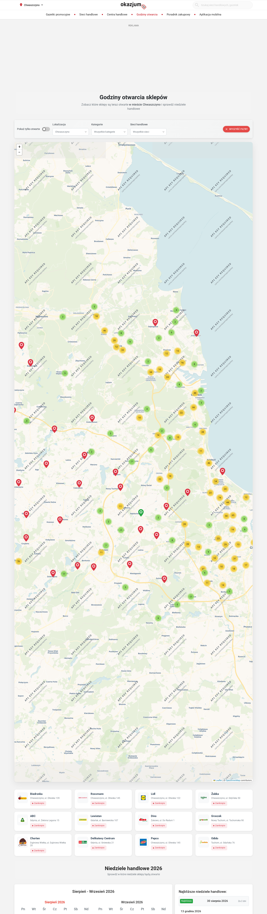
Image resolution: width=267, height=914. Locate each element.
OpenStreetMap (233, 780)
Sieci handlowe (139, 124)
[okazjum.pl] (133, 5)
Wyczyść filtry (238, 129)
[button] (131, 461)
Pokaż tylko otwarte (28, 129)
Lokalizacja (59, 124)
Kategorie (97, 124)
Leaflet (218, 780)
